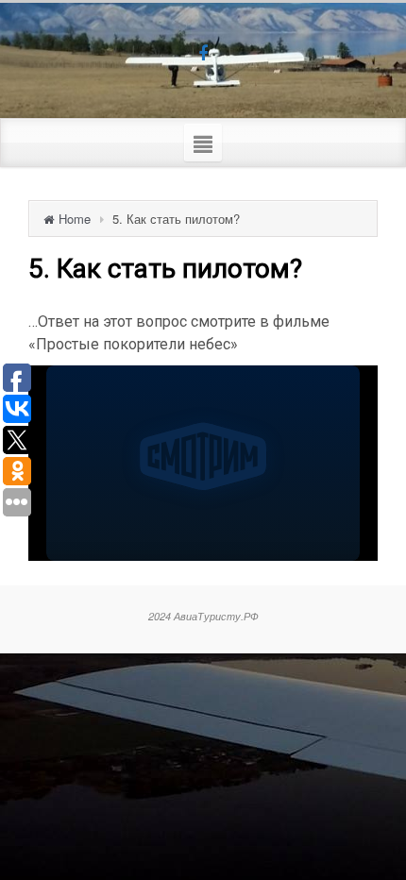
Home (75, 219)
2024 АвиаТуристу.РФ (203, 616)
